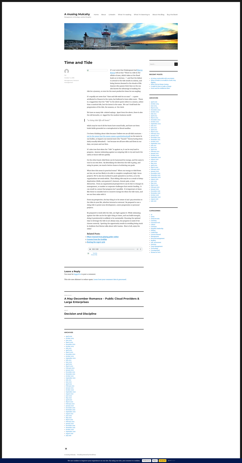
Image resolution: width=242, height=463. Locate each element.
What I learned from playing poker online (103, 237)
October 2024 (70, 338)
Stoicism (153, 244)
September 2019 (71, 412)
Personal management (157, 238)
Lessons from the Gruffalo (97, 239)
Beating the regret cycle (96, 242)
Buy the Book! (172, 14)
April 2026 (69, 336)
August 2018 (69, 433)
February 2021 (70, 386)
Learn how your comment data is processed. (110, 279)
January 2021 (70, 388)
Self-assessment (156, 242)
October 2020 (70, 390)
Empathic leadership (157, 228)
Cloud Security (155, 218)
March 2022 (69, 366)
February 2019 (70, 421)
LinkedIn (112, 14)
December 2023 (70, 344)
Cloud (152, 216)
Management (68, 80)
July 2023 (68, 348)
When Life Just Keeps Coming (160, 84)
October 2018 (70, 429)
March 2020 (69, 402)
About (103, 14)
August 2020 (69, 394)
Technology (154, 248)
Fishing (153, 230)
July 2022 (68, 360)
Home (96, 14)
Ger (65, 75)
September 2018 (70, 431)
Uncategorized (155, 250)
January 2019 (70, 423)
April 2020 (69, 400)
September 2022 (71, 358)
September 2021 (70, 378)
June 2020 (69, 396)
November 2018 (70, 427)
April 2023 (69, 350)
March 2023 (69, 352)
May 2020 (69, 398)
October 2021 (70, 376)
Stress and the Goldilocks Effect (160, 88)
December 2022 (70, 354)
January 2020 (70, 406)
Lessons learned (156, 234)
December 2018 (70, 425)
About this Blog (158, 14)
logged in (77, 274)
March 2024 (69, 342)
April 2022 (69, 364)
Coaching (154, 220)
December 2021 (70, 372)
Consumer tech (155, 222)
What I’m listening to (142, 14)
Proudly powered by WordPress (86, 455)
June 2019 (69, 416)
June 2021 (69, 382)
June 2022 (69, 362)
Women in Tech (155, 252)
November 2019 (70, 410)
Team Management (157, 246)
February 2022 (70, 368)
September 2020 (71, 392)
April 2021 (69, 384)
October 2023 (70, 346)
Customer (154, 226)
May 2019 (69, 418)
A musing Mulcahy (77, 14)
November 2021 (70, 374)
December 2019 (70, 408)
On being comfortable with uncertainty (162, 78)
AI (151, 214)
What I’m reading (124, 14)
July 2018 (68, 435)
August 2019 (69, 414)
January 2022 (70, 370)
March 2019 (69, 420)
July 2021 (68, 380)
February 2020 (70, 404)
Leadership (154, 232)
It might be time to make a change (161, 86)
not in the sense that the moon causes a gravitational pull (108, 136)
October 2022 (70, 356)
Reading (153, 240)
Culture (153, 224)
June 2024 (69, 340)
